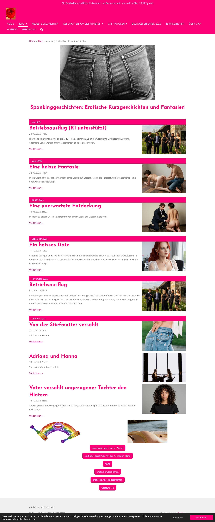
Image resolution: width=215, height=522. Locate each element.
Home (32, 40)
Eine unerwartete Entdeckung (65, 206)
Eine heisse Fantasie (54, 167)
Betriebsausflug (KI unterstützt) (68, 128)
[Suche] (42, 29)
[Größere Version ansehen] (107, 72)
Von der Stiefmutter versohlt (63, 324)
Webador (182, 513)
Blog (40, 40)
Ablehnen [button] (178, 517)
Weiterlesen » (36, 148)
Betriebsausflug (48, 285)
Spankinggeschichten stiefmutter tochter (65, 40)
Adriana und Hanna (53, 356)
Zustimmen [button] (201, 517)
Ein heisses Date (49, 245)
